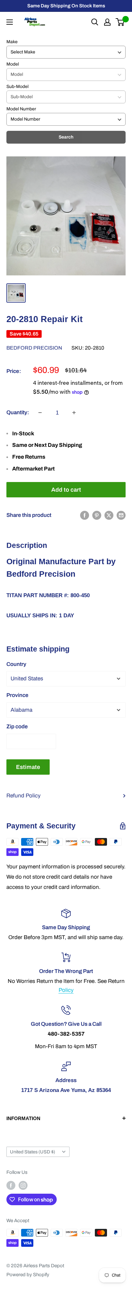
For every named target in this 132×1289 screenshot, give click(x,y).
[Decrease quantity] (40, 412)
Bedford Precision (34, 348)
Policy (66, 990)
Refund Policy (23, 796)
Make (12, 41)
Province (17, 695)
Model (12, 64)
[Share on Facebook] (84, 515)
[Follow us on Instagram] (23, 1185)
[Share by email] (121, 515)
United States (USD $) (32, 1151)
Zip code (17, 727)
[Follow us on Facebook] (10, 1185)
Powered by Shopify (27, 1274)
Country (16, 664)
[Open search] (94, 22)
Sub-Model (17, 86)
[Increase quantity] (74, 412)
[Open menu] (9, 22)
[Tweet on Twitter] (108, 515)
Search (66, 137)
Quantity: (17, 412)
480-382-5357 (66, 1034)
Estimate (28, 767)
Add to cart (66, 489)
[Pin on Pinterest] (96, 515)
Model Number (21, 109)
